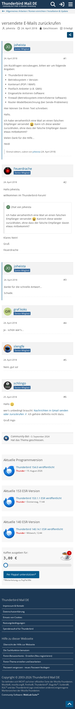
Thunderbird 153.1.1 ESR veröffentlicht (39, 498)
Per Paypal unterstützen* (21, 574)
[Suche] (53, 4)
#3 (64, 279)
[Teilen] (70, 35)
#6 (64, 396)
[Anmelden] (61, 4)
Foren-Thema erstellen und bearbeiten (22, 661)
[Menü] (70, 4)
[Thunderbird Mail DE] (19, 4)
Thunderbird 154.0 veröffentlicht (35, 467)
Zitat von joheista (21, 207)
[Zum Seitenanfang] (69, 704)
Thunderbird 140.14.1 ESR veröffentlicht (39, 529)
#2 (64, 182)
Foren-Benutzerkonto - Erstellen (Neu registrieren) (27, 655)
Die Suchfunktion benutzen (16, 650)
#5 (64, 360)
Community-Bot (20, 436)
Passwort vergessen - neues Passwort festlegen (26, 667)
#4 (64, 323)
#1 (64, 58)
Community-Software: (20, 694)
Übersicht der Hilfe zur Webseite (19, 644)
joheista (10, 28)
